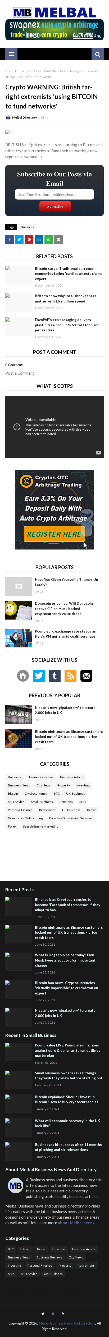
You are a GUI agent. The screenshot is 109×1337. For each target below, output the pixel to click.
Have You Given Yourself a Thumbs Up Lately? (66, 582)
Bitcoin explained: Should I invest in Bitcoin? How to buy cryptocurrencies (66, 1099)
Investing (82, 785)
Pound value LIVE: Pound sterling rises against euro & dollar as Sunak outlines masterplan (67, 1050)
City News (44, 785)
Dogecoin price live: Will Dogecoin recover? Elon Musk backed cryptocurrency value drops (64, 608)
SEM (82, 802)
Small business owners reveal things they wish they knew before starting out (68, 1075)
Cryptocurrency (36, 793)
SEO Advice (16, 802)
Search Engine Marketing (40, 826)
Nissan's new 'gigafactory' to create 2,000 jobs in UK (65, 710)
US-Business (71, 810)
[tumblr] (53, 1314)
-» (41, 156)
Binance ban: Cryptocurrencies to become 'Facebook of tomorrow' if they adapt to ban (67, 904)
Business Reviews (40, 777)
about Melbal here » (76, 1222)
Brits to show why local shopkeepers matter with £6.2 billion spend (65, 298)
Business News (19, 785)
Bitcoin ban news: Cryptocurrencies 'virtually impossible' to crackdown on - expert (67, 988)
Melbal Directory (24, 117)
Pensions (66, 802)
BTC (57, 793)
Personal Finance (20, 810)
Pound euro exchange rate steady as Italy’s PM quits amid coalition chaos (65, 634)
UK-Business (75, 793)
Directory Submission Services (70, 818)
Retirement (47, 810)
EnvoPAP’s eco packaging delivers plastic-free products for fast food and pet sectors (67, 325)
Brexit (91, 810)
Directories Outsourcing (25, 818)
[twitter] (43, 1314)
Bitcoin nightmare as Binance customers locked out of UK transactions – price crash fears (69, 736)
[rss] (63, 1314)
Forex (12, 826)
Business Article (71, 777)
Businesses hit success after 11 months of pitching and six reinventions (68, 1147)
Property (63, 785)
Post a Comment (19, 373)
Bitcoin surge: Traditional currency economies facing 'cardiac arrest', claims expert (68, 273)
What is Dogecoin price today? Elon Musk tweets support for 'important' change (66, 960)
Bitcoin (13, 793)
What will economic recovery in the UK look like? (67, 1123)
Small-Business (42, 802)
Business (24, 71)
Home (9, 71)
